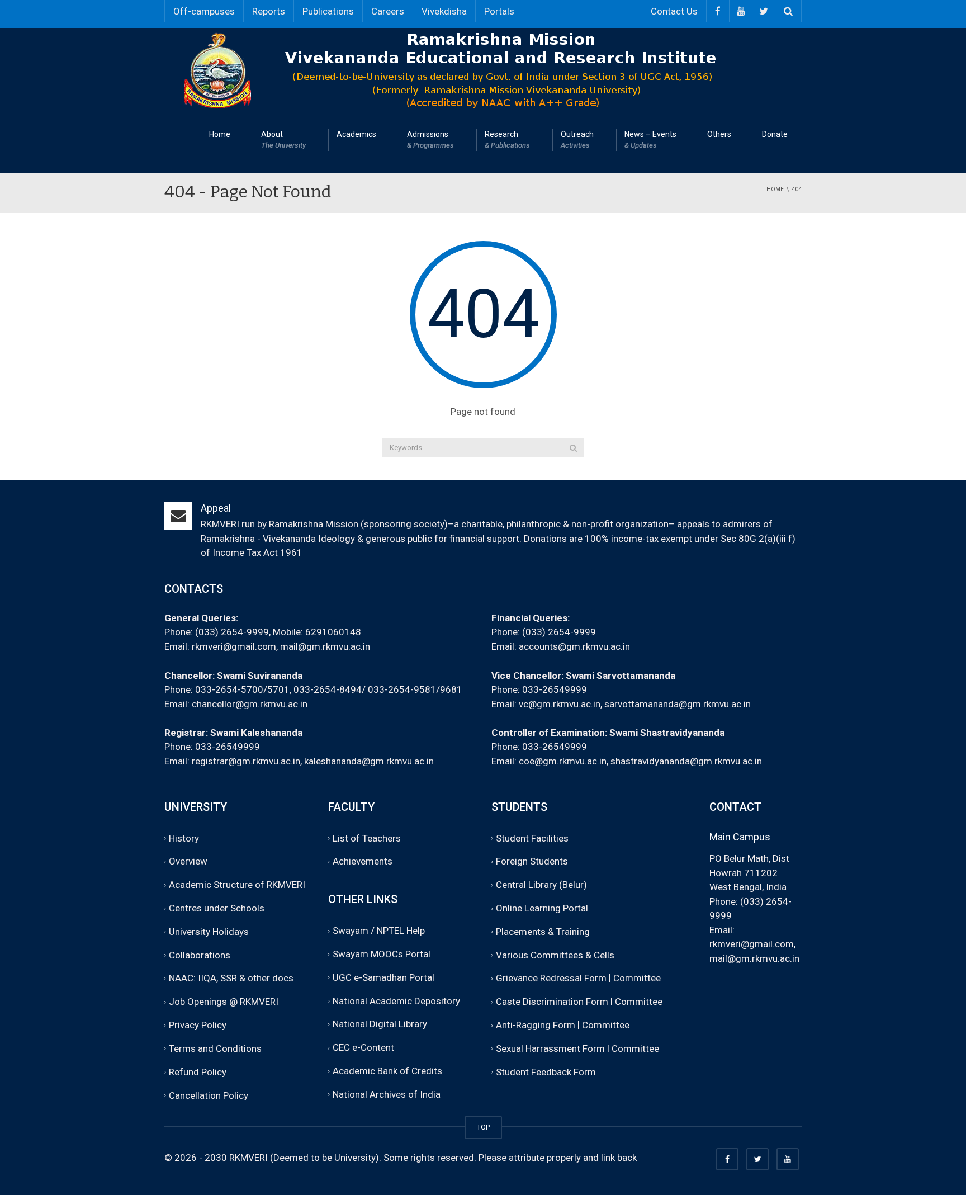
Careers (387, 11)
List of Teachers (367, 838)
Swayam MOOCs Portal (381, 954)
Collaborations (199, 955)
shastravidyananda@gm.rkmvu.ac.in (686, 761)
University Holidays (209, 931)
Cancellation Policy (208, 1095)
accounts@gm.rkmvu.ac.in (574, 646)
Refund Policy (197, 1072)
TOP (483, 1127)
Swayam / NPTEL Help (379, 930)
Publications (328, 11)
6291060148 (333, 631)
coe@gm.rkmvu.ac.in (563, 761)
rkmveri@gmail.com (234, 646)
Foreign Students (532, 861)
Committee (637, 978)
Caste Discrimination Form (552, 1002)
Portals (499, 11)
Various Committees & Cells (555, 955)
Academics (356, 134)
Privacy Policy (197, 1025)
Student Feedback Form (546, 1072)
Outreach (577, 139)
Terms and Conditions (215, 1048)
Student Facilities (532, 838)
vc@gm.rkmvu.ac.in (559, 704)
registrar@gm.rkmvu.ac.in (246, 761)
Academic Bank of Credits (387, 1070)
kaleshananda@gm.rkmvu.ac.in (369, 761)
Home (219, 134)
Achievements (362, 861)
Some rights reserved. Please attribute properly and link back (510, 1157)
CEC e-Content (363, 1048)
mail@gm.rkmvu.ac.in (325, 646)
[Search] (573, 447)
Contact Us (674, 11)
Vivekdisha (444, 11)
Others (719, 134)
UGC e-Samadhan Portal (383, 977)
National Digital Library (380, 1024)
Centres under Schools (216, 908)
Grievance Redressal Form (551, 978)
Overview (188, 861)
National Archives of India (387, 1094)
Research (507, 139)
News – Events (650, 139)
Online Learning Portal (542, 908)
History (184, 838)
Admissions (430, 139)
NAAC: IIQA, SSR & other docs (231, 978)
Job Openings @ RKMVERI (223, 1002)
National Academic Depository (396, 1001)
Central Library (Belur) (541, 884)
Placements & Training (543, 931)
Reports (268, 11)
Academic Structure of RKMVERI (237, 884)
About (283, 139)
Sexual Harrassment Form (550, 1048)
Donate (775, 134)
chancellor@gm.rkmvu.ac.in (249, 704)
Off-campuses (204, 11)
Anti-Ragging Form (535, 1025)
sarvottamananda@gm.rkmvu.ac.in (677, 704)
